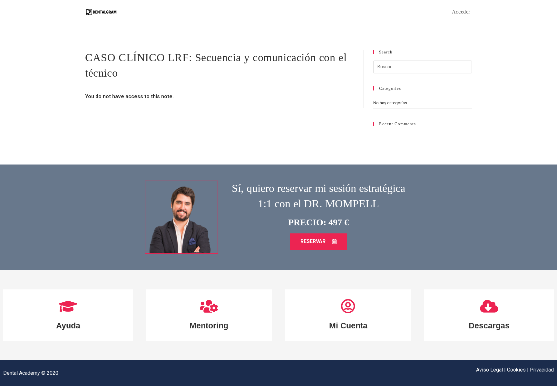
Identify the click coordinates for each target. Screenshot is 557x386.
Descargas (489, 325)
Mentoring (209, 325)
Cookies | (518, 370)
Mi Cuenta (348, 325)
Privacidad (542, 370)
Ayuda (68, 325)
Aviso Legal (490, 370)
